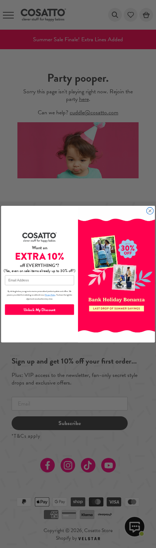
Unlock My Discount (40, 309)
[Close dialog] (150, 210)
